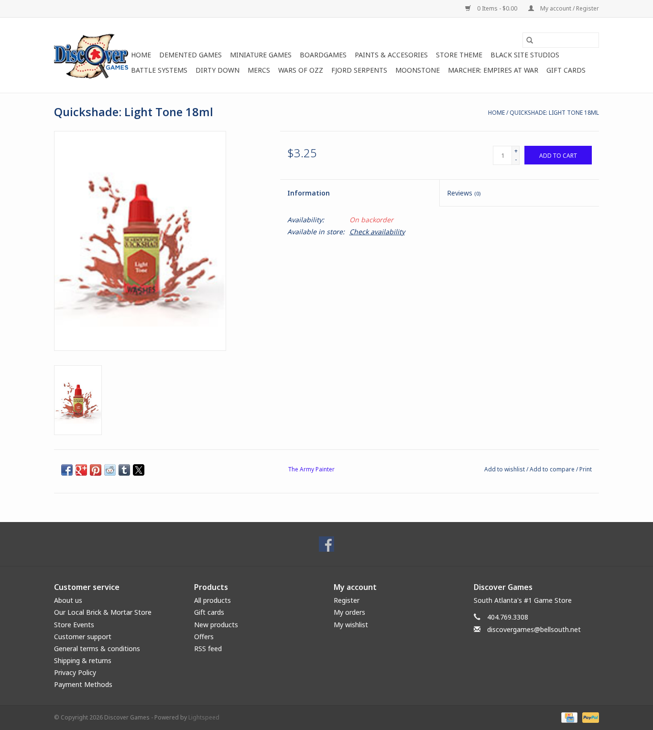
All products (212, 600)
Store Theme (459, 54)
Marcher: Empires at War (493, 70)
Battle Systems (159, 70)
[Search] (529, 40)
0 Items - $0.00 (497, 8)
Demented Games (190, 54)
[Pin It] (95, 470)
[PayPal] (589, 717)
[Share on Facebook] (67, 470)
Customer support (82, 636)
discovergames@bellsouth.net (534, 629)
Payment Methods (83, 684)
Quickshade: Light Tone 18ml (554, 113)
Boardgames (323, 54)
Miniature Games (261, 54)
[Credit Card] (568, 717)
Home (141, 54)
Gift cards (566, 70)
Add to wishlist (505, 469)
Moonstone (417, 70)
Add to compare (553, 469)
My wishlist (351, 624)
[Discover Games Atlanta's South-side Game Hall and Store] (91, 55)
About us (68, 600)
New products (216, 624)
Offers (204, 636)
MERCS (259, 70)
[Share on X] (138, 470)
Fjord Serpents (359, 70)
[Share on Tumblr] (124, 470)
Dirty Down (217, 70)
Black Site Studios (524, 54)
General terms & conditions (97, 648)
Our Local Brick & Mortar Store (103, 612)
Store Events (74, 624)
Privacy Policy (75, 672)
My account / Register (569, 8)
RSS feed (208, 648)
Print (585, 469)
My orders (349, 612)
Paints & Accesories (391, 54)
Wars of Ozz (300, 70)
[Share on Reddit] (110, 470)
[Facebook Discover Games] (326, 544)
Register (346, 600)
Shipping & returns (82, 660)
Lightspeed (203, 717)
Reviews (463, 192)
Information (308, 192)
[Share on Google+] (81, 470)
